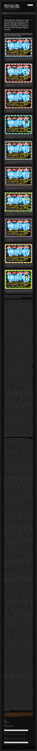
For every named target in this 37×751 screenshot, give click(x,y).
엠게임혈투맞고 (22, 715)
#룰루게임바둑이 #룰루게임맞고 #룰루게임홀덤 (12, 6)
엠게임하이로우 (18, 715)
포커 (8, 716)
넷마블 (15, 712)
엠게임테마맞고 (23, 714)
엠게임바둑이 (25, 713)
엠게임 (9, 713)
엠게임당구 (15, 713)
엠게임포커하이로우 (13, 715)
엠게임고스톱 (12, 713)
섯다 (30, 712)
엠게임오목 (11, 714)
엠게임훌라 (26, 715)
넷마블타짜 (20, 712)
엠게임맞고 (21, 713)
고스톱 (13, 712)
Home (5, 13)
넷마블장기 (17, 712)
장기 (29, 715)
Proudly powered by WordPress (18, 747)
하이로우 (13, 716)
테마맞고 (6, 716)
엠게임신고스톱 (8, 714)
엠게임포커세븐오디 (7, 715)
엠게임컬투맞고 (19, 714)
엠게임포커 (26, 714)
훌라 (15, 716)
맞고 (29, 712)
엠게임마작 (18, 713)
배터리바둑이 (8, 712)
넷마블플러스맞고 (24, 712)
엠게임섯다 (28, 713)
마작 (27, 712)
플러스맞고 (10, 716)
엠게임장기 (15, 714)
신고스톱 (6, 713)
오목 (28, 715)
